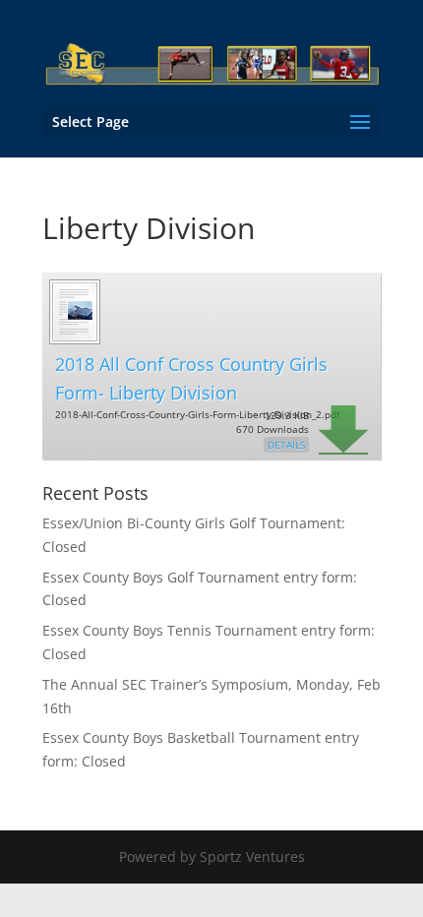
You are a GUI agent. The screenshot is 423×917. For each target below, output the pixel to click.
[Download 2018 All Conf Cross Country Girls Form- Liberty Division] (73, 341)
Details (286, 445)
